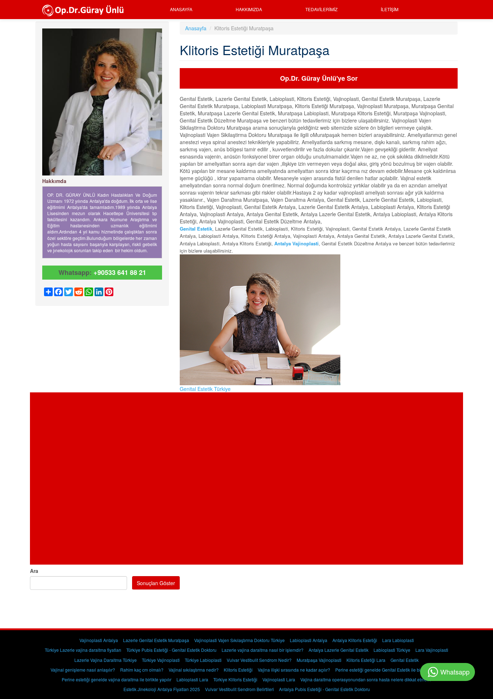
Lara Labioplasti (398, 640)
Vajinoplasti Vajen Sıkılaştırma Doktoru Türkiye (239, 640)
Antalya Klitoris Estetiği (354, 640)
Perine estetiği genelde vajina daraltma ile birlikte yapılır (116, 679)
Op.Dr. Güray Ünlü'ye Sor (319, 78)
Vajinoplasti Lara (278, 679)
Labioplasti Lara (192, 679)
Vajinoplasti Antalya (98, 640)
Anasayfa (181, 9)
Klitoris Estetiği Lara (365, 660)
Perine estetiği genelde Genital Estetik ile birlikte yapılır (389, 670)
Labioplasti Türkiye (392, 650)
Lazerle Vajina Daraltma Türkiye (105, 660)
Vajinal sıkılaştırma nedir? (194, 670)
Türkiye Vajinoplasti (161, 660)
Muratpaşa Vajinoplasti (319, 660)
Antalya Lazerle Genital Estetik (338, 650)
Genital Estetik (196, 228)
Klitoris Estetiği (238, 670)
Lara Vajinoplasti (431, 650)
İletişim (389, 9)
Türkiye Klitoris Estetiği (235, 679)
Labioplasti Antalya (308, 640)
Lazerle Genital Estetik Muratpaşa (156, 640)
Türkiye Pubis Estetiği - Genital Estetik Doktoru (171, 650)
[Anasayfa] (85, 9)
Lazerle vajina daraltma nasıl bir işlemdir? (263, 650)
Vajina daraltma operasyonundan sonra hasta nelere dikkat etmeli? (366, 679)
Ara (34, 570)
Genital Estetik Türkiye (205, 388)
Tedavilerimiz (321, 9)
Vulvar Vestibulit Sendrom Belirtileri (239, 689)
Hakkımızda (249, 9)
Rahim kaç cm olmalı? (141, 670)
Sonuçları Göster (156, 583)
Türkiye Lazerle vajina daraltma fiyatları (83, 650)
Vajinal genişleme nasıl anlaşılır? (83, 670)
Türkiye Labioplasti (203, 660)
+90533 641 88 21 (119, 272)
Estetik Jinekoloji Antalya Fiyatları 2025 (161, 689)
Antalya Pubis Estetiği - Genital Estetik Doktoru (324, 689)
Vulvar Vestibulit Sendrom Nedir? (259, 660)
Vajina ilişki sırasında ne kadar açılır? (294, 670)
